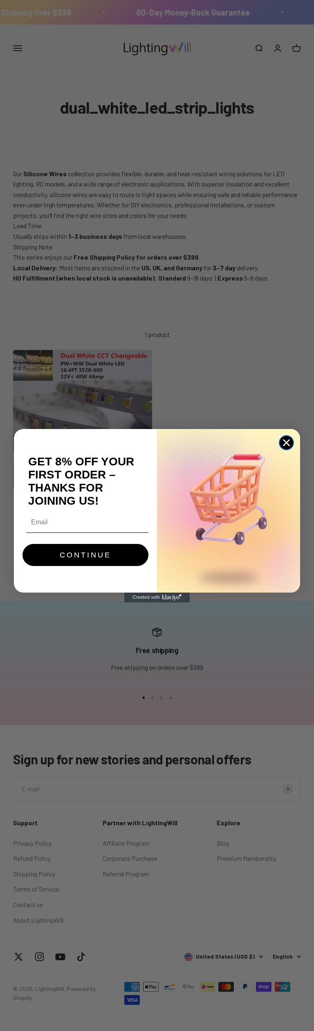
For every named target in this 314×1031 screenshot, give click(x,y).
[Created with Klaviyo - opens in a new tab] (157, 597)
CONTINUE (85, 555)
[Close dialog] (286, 443)
